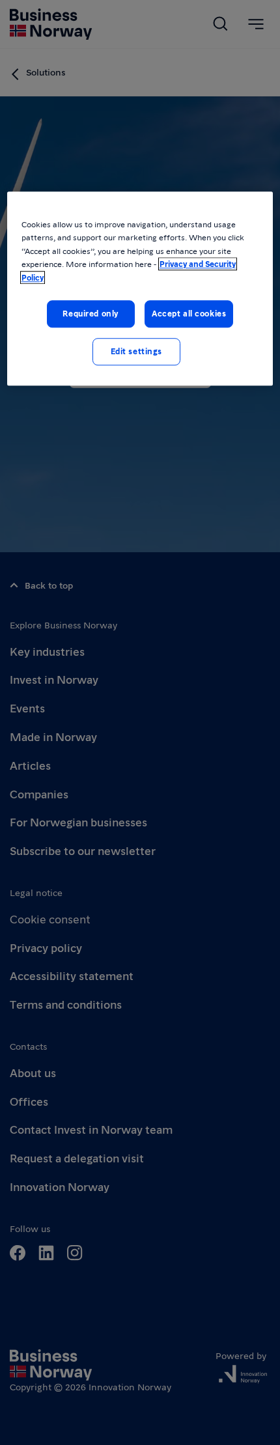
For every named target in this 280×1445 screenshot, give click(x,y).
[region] (140, 288)
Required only (90, 313)
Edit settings (136, 351)
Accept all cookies (189, 313)
